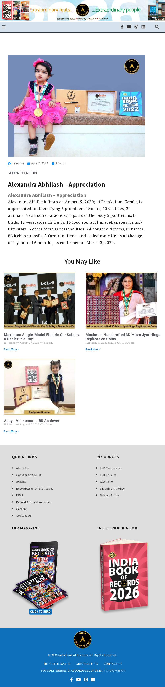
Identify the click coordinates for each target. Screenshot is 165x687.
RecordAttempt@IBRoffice (34, 488)
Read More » (11, 349)
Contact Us (23, 515)
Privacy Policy (109, 495)
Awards (21, 481)
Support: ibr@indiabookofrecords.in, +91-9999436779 (83, 670)
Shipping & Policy (112, 488)
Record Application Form (33, 502)
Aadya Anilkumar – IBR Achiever (31, 421)
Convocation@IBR (28, 475)
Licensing (106, 481)
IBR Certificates (111, 468)
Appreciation (23, 173)
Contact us (113, 664)
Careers (21, 509)
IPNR (19, 495)
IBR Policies (108, 475)
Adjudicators (87, 664)
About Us (22, 468)
